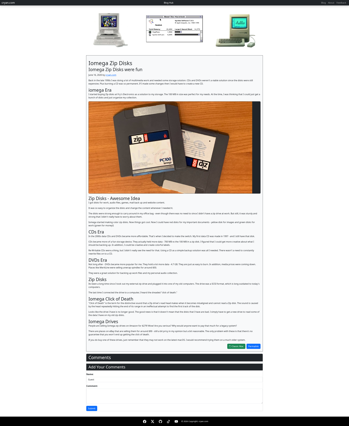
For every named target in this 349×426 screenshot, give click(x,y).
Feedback (341, 2)
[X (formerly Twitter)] (152, 421)
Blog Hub (168, 2)
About (331, 2)
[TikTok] (168, 421)
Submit (91, 408)
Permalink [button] (253, 346)
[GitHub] (160, 421)
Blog (323, 2)
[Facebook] (144, 421)
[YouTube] (176, 421)
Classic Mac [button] (237, 346)
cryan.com (8, 2)
